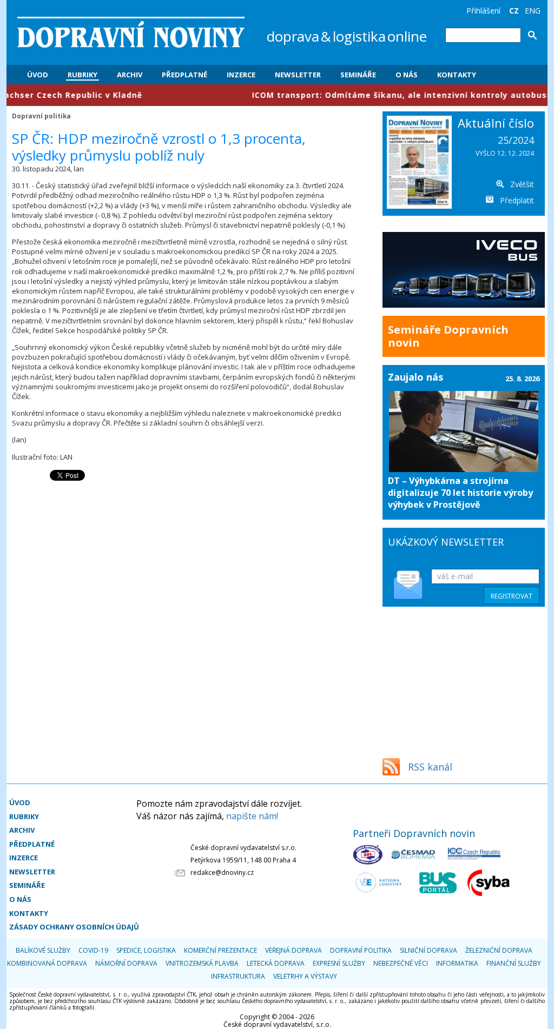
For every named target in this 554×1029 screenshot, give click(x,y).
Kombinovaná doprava (47, 963)
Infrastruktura (238, 976)
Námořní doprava (126, 963)
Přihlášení (483, 10)
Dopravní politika (41, 115)
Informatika (457, 963)
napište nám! (252, 816)
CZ (514, 10)
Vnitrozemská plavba (202, 963)
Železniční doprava (498, 950)
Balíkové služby (43, 950)
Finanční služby (513, 963)
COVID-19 (93, 950)
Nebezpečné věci (400, 963)
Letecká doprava (276, 963)
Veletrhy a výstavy (305, 976)
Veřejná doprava (293, 950)
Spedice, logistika (146, 950)
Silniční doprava (428, 950)
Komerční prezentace (220, 950)
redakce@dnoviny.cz (222, 872)
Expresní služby (339, 963)
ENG (532, 10)
